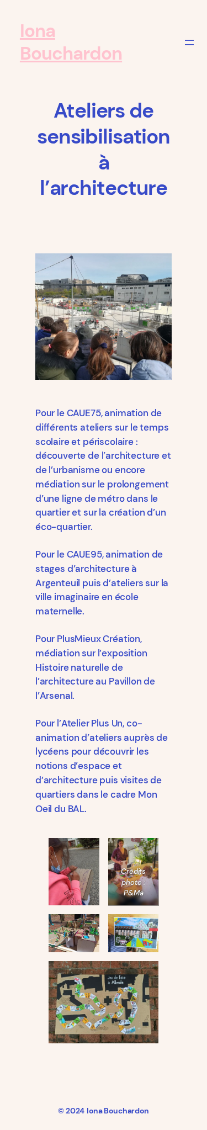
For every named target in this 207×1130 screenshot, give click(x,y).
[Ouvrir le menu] (189, 42)
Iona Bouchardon (71, 42)
